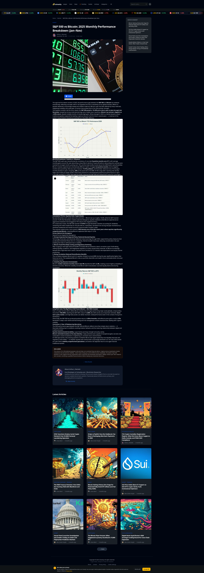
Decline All (137, 569)
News (75, 4)
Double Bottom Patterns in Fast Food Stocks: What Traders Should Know (138, 43)
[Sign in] (150, 4)
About (89, 564)
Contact (95, 564)
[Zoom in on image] (88, 138)
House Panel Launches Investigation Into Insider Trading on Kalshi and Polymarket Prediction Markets (138, 37)
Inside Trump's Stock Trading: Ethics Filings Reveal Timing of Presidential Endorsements (138, 48)
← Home (102, 549)
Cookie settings (112, 564)
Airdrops (96, 4)
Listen (69, 96)
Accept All (146, 569)
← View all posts (87, 362)
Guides (90, 4)
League (65, 4)
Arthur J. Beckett (62, 34)
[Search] (147, 4)
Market (59, 18)
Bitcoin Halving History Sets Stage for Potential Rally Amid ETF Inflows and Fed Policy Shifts (139, 24)
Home (54, 18)
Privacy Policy (102, 564)
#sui (123, 491)
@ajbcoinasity (71, 381)
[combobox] (139, 4)
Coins (70, 4)
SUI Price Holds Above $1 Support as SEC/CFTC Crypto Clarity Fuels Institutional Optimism (138, 31)
